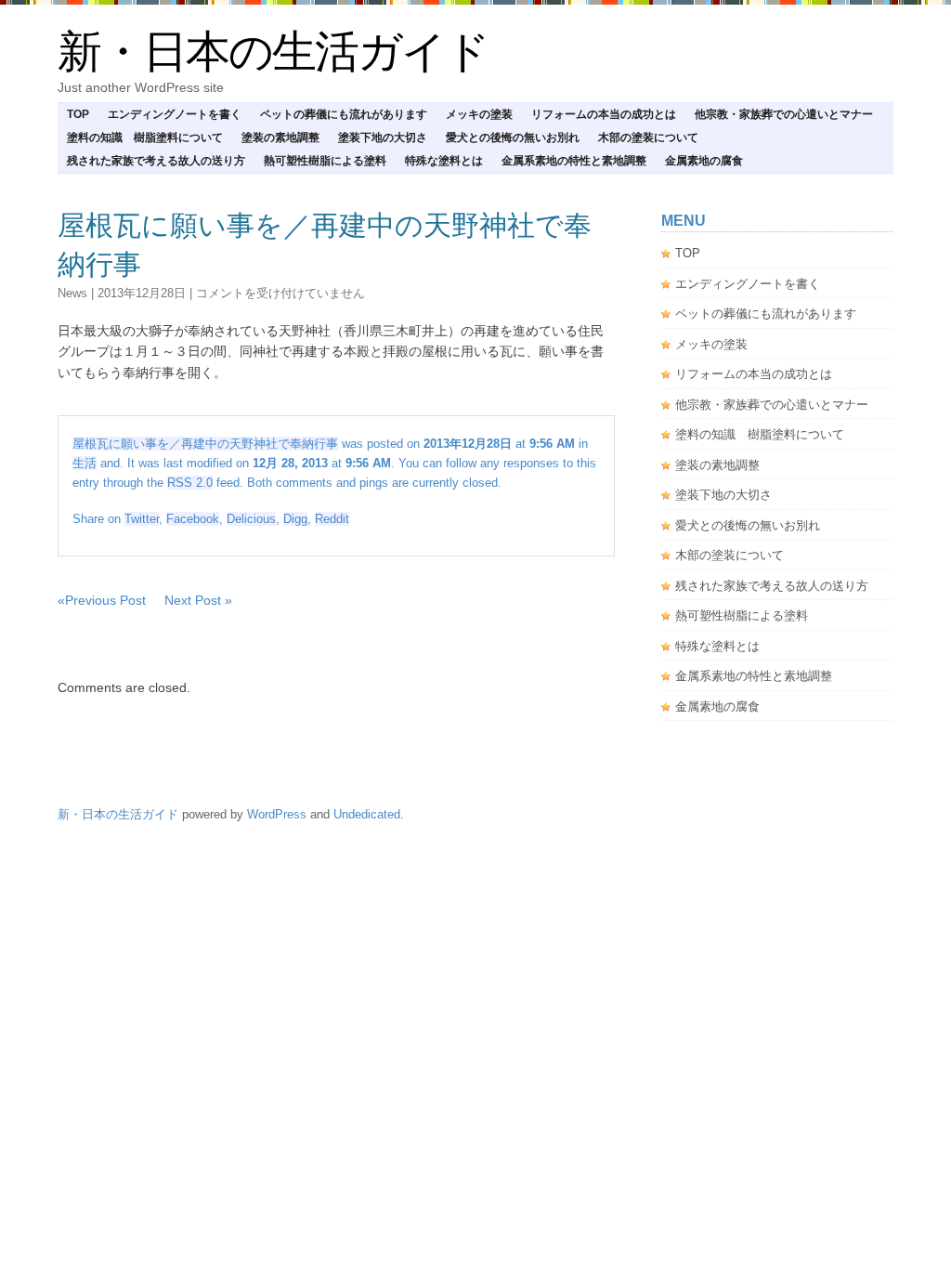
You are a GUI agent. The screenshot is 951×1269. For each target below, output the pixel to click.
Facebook (192, 519)
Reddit (332, 519)
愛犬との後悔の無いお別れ (513, 137)
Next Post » (198, 600)
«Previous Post (102, 600)
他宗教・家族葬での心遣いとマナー (784, 114)
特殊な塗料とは (444, 160)
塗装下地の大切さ (382, 137)
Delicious (251, 519)
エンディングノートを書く (174, 114)
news (72, 293)
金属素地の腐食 (704, 160)
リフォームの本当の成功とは (603, 114)
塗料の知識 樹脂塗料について (145, 137)
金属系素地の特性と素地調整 (574, 160)
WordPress (276, 814)
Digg (295, 519)
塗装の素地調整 (280, 137)
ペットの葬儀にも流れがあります (343, 114)
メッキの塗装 (479, 114)
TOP (78, 114)
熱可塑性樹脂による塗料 (325, 160)
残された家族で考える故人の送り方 (156, 160)
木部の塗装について (648, 137)
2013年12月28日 (142, 293)
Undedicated (366, 814)
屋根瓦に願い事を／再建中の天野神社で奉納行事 (205, 444)
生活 (84, 463)
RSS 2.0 (190, 483)
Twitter (141, 519)
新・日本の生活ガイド (273, 51)
